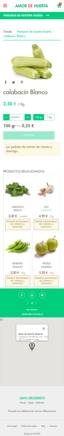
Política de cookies (29, 426)
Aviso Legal (12, 426)
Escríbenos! (32, 309)
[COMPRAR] (28, 133)
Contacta (53, 426)
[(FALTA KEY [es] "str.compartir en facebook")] (5, 83)
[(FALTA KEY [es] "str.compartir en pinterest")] (21, 83)
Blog (43, 426)
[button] (32, 347)
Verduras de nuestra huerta (34, 31)
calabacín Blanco (14, 36)
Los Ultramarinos (47, 411)
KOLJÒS (36, 434)
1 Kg (49, 117)
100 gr (38, 117)
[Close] (44, 329)
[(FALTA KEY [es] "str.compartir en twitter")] (14, 83)
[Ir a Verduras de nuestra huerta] (32, 15)
